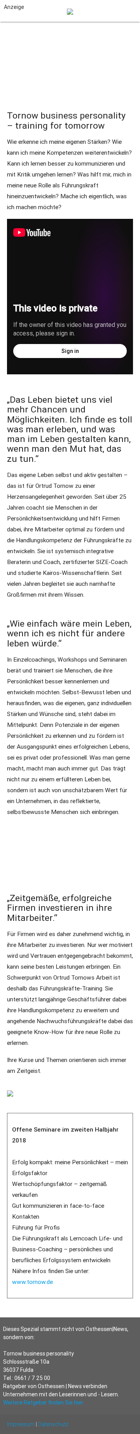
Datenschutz (53, 1424)
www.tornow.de (32, 1282)
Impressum (21, 1424)
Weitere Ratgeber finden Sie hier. (43, 1402)
